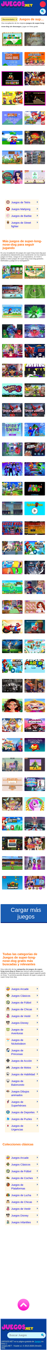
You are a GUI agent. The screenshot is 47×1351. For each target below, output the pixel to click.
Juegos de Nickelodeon (18, 1042)
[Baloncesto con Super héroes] (12, 786)
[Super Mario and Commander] (12, 589)
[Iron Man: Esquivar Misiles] (34, 746)
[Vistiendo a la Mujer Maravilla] (12, 179)
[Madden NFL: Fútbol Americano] (12, 865)
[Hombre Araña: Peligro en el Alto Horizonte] (34, 451)
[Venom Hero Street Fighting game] (34, 530)
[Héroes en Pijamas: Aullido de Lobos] (34, 313)
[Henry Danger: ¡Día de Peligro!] (34, 139)
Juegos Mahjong (20, 209)
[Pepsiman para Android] (34, 372)
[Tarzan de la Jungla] (34, 41)
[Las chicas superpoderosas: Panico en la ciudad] (34, 648)
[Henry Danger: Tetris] (34, 687)
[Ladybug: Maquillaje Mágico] (12, 372)
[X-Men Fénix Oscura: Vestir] (34, 608)
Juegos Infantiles (21, 1222)
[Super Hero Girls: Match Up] (12, 766)
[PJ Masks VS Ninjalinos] (12, 451)
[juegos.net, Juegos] (17, 4)
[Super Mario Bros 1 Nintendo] (12, 313)
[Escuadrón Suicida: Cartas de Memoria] (12, 687)
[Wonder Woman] (12, 549)
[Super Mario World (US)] (12, 41)
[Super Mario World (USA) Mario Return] (12, 273)
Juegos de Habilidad (23, 1074)
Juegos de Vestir (21, 1016)
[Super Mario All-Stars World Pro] (12, 159)
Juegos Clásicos (20, 995)
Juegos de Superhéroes (18, 1103)
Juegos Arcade (20, 989)
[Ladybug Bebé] (12, 352)
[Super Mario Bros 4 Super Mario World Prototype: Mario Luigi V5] (34, 273)
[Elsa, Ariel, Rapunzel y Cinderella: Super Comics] (34, 845)
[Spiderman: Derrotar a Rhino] (12, 411)
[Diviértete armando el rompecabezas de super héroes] (34, 766)
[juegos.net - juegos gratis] (17, 1327)
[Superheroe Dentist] (34, 707)
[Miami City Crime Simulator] (34, 628)
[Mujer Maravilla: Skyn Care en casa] (12, 707)
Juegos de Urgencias (17, 1127)
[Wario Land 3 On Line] (12, 392)
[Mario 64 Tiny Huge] (34, 490)
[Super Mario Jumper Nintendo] (12, 884)
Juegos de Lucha (21, 1195)
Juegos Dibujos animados (20, 1093)
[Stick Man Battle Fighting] (34, 431)
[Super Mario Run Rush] (12, 825)
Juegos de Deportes (23, 1112)
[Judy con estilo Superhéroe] (34, 786)
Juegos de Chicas (21, 1009)
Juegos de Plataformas (18, 1186)
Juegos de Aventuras (17, 1031)
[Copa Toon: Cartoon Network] (34, 293)
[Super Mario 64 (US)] (34, 119)
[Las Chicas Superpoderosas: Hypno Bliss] (34, 179)
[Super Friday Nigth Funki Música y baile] (34, 727)
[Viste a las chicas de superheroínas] (12, 746)
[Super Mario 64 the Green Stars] (12, 139)
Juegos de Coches (22, 1178)
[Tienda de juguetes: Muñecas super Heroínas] (34, 884)
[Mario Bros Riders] (34, 549)
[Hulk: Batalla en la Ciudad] (34, 392)
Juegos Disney (19, 1022)
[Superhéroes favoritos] (12, 530)
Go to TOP (23, 1305)
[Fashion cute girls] (34, 865)
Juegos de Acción (21, 1060)
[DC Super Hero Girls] (12, 510)
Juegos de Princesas (17, 1052)
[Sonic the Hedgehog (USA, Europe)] (12, 490)
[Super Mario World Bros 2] (34, 668)
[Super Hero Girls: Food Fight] (12, 805)
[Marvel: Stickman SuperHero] (34, 471)
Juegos (38, 1341)
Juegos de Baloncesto (17, 1083)
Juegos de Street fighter (21, 224)
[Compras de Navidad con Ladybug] (12, 608)
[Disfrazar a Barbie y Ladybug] (34, 589)
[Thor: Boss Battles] (34, 569)
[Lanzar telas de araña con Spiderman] (12, 431)
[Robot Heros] (12, 845)
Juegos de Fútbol (21, 1002)
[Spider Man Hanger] (34, 510)
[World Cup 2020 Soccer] (12, 648)
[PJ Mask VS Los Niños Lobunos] (12, 333)
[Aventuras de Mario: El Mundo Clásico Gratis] (12, 60)
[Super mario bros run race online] (12, 628)
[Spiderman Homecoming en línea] (34, 411)
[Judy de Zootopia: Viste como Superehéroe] (34, 825)
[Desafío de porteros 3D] (12, 293)
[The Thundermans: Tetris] (12, 471)
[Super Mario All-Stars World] (34, 60)
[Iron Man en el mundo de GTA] (34, 159)
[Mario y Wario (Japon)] (12, 727)
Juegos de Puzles (21, 1119)
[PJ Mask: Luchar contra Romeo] (34, 333)
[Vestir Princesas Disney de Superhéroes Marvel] (12, 569)
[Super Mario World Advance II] (12, 100)
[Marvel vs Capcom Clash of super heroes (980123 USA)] (34, 80)
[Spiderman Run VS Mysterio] (34, 352)
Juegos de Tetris (20, 202)
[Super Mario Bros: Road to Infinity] (12, 119)
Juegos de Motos (21, 1067)
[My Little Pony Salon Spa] (34, 805)
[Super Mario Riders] (12, 668)
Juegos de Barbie (21, 215)
